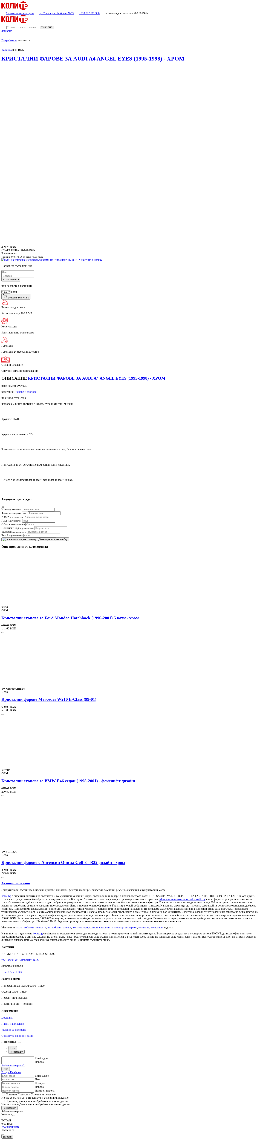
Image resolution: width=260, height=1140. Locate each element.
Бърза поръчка (11, 279)
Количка (6, 49)
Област (13, 524)
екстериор (131, 927)
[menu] (4, 37)
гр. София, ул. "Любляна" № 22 (20, 959)
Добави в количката (18, 297)
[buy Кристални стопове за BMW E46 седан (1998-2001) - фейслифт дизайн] (2, 795)
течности (40, 927)
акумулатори (80, 927)
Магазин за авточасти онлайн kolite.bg (182, 899)
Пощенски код (17, 527)
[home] (14, 8)
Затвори (7, 1136)
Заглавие (6, 30)
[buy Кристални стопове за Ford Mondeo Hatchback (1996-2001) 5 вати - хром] (2, 632)
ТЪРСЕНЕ (46, 27)
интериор (117, 927)
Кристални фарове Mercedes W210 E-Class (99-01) (48, 699)
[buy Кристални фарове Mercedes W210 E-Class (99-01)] (2, 714)
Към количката (10, 1126)
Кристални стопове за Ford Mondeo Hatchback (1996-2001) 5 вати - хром (70, 618)
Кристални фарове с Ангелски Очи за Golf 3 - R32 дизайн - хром (63, 862)
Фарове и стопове (25, 391)
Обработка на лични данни (17, 1035)
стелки (67, 927)
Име (11, 509)
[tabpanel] (130, 1065)
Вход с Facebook (11, 1072)
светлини (105, 927)
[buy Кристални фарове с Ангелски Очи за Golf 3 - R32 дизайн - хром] (2, 877)
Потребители (9, 40)
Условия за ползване (13, 1029)
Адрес (12, 516)
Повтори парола (44, 1090)
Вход (5, 1069)
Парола (39, 1061)
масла (19, 927)
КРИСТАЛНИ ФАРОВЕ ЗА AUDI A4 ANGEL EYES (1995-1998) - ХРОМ (92, 58)
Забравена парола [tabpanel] (12, 1111)
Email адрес (42, 1058)
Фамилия (14, 513)
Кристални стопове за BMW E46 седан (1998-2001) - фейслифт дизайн (68, 781)
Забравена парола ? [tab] (13, 1065)
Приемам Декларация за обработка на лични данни (37, 1101)
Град (11, 520)
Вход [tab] (12, 1048)
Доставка (7, 1017)
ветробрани (55, 927)
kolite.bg (6, 895)
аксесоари (157, 927)
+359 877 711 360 (89, 13)
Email (12, 535)
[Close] (2, 507)
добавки (29, 927)
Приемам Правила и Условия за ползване (31, 1094)
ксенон (93, 927)
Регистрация (9, 1108)
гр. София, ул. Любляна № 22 (56, 13)
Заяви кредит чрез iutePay (53, 539)
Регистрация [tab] (16, 1051)
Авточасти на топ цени (20, 13)
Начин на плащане (12, 1023)
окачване (143, 927)
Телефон (13, 531)
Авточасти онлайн (15, 883)
